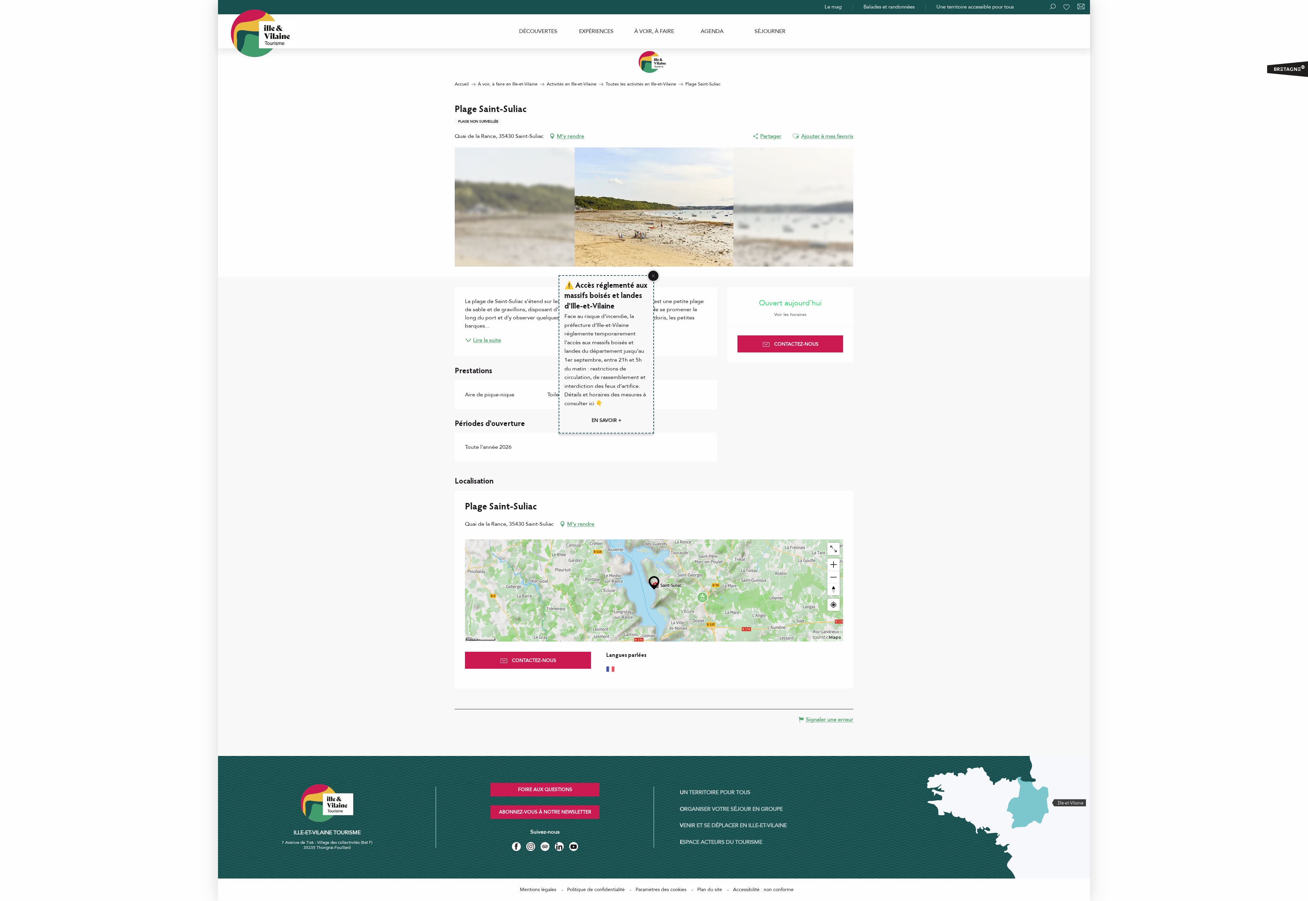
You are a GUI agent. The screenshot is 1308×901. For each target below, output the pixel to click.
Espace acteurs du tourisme (721, 842)
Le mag (833, 6)
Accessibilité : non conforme (763, 889)
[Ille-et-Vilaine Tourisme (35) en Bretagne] (654, 62)
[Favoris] (1067, 7)
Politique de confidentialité (596, 889)
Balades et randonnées (889, 6)
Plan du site (709, 889)
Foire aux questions (545, 789)
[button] (796, 136)
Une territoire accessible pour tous (975, 6)
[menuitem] (538, 31)
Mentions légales (538, 889)
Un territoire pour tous (715, 792)
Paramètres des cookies (661, 889)
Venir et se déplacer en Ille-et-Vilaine (733, 825)
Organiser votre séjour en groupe (731, 809)
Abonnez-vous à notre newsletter (545, 812)
